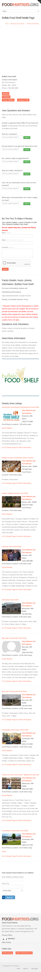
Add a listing (6, 942)
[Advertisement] (20, 53)
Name (6, 232)
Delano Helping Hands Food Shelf (15, 493)
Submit (5, 269)
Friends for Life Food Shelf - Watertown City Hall (20, 775)
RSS (3, 939)
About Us (25, 968)
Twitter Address (8, 100)
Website (5, 93)
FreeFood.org (7, 953)
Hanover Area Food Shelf (11, 547)
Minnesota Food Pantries (17, 23)
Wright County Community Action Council (17, 458)
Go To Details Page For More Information (16, 447)
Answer (27, 137)
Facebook (6, 97)
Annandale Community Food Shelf (15, 730)
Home (7, 23)
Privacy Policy (7, 935)
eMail (12, 240)
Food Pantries (20, 6)
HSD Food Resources (24, 953)
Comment (8, 247)
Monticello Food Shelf (10, 600)
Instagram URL (23, 100)
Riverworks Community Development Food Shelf (20, 407)
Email (4, 428)
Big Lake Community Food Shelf (14, 638)
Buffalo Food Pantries (33, 23)
